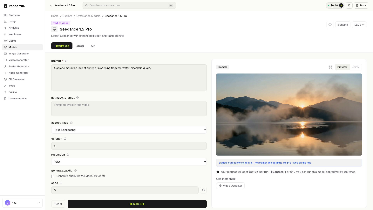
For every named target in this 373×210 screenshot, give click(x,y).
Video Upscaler (232, 185)
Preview (342, 67)
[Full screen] (330, 67)
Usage (13, 21)
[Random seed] (203, 190)
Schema (343, 24)
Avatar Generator (19, 66)
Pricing (13, 92)
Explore (67, 16)
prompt (57, 61)
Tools (12, 85)
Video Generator (19, 60)
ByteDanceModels (88, 16)
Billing (12, 40)
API (93, 46)
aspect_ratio (59, 122)
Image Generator (19, 53)
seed (54, 183)
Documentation (18, 98)
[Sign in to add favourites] (330, 24)
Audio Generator (18, 72)
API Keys (14, 28)
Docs (363, 5)
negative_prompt (63, 97)
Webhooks (15, 34)
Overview (14, 15)
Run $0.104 (137, 204)
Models (13, 47)
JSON (80, 46)
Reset (58, 204)
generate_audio (61, 170)
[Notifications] (349, 5)
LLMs (358, 24)
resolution (58, 154)
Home (54, 16)
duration (56, 138)
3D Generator (17, 79)
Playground (61, 46)
